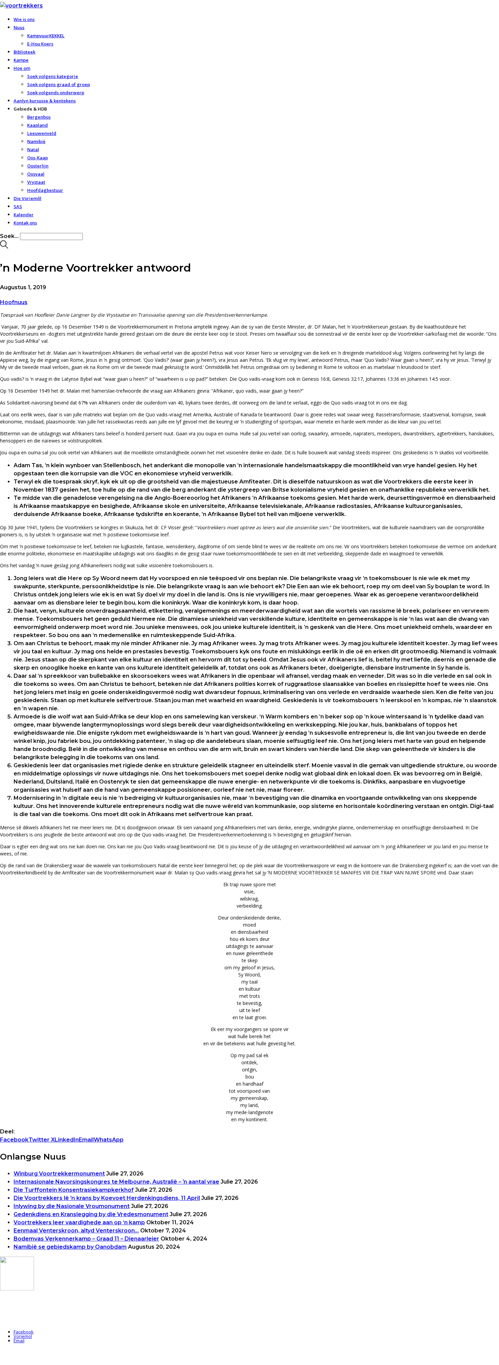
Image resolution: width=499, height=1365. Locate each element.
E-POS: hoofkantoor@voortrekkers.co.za (42, 1313)
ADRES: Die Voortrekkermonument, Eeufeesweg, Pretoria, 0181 (64, 1305)
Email (86, 1139)
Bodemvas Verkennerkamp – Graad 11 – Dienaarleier (86, 1238)
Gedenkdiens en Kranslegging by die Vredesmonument (91, 1214)
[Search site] (4, 246)
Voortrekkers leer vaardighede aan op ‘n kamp (79, 1222)
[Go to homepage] (21, 5)
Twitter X (42, 1139)
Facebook (14, 1139)
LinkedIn (67, 1139)
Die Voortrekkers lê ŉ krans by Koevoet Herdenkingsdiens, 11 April (107, 1198)
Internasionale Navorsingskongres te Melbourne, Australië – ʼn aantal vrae (116, 1182)
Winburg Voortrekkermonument (59, 1173)
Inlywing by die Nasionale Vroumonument (72, 1206)
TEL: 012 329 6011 (17, 1321)
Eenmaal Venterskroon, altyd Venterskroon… (76, 1230)
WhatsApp (109, 1139)
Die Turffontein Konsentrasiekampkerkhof (74, 1190)
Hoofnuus (13, 302)
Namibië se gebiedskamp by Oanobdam (70, 1247)
